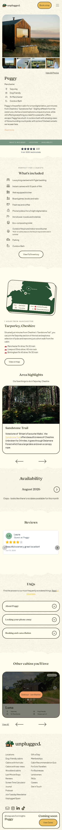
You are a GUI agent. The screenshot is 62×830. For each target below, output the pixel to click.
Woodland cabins (13, 770)
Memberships (37, 758)
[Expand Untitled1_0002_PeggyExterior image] (31, 36)
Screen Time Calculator (15, 782)
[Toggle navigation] (57, 5)
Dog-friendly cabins (14, 758)
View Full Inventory (31, 254)
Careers (34, 782)
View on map (14, 362)
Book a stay (45, 5)
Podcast (9, 790)
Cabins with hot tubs (14, 762)
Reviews (9, 778)
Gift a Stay (35, 754)
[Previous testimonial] (4, 547)
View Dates (48, 822)
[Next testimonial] (57, 547)
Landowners (36, 774)
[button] (19, 461)
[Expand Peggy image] (9, 63)
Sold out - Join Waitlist (31, 694)
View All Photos (52, 73)
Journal (9, 786)
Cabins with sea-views (15, 766)
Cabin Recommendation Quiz (43, 762)
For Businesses (37, 770)
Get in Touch (36, 786)
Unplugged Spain (13, 798)
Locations (10, 754)
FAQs (33, 778)
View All (5, 724)
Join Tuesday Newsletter (16, 794)
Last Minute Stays (13, 774)
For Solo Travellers (38, 766)
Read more (9, 130)
